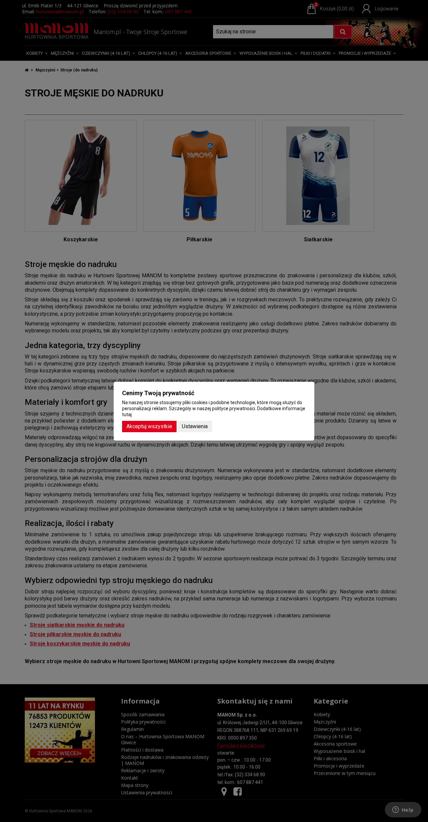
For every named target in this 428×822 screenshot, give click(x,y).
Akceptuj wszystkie (149, 426)
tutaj (127, 414)
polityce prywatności (233, 408)
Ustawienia (195, 426)
